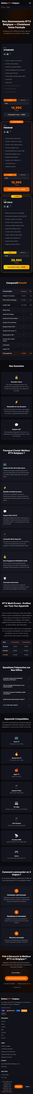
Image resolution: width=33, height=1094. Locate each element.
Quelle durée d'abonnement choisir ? (16, 699)
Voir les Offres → (16, 972)
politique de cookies (7, 1091)
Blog (2, 1029)
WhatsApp (4, 1066)
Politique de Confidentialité (8, 1051)
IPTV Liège (4, 1077)
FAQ (2, 1035)
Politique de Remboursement (8, 1054)
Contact (3, 1038)
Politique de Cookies (6, 1057)
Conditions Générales (7, 1048)
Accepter (18, 1086)
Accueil (3, 7)
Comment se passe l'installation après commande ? (16, 693)
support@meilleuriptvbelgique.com (10, 1063)
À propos (3, 1032)
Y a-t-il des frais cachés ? (16, 705)
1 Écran (10, 100)
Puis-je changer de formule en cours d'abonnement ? (16, 686)
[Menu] (30, 3)
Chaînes (3, 1027)
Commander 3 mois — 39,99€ (16, 267)
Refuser (27, 1086)
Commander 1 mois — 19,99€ (16, 189)
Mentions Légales (5, 1046)
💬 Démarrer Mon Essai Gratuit (16, 978)
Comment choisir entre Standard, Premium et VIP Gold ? (16, 679)
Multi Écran (22, 100)
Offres (2, 1024)
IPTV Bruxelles (5, 1074)
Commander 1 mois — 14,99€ (16, 114)
